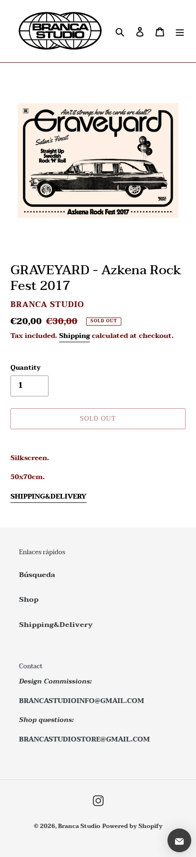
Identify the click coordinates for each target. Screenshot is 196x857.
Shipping (74, 335)
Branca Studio (79, 826)
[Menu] (180, 31)
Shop (29, 599)
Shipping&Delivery (56, 624)
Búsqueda (37, 574)
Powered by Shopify (132, 826)
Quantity (25, 368)
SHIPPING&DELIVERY (48, 496)
